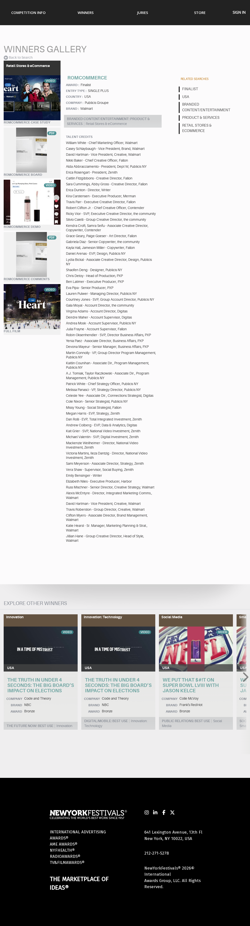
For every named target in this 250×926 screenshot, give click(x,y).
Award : (72, 85)
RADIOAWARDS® (65, 856)
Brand (16, 705)
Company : (74, 103)
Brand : (72, 108)
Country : (74, 97)
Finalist (190, 89)
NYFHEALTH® (62, 850)
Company (14, 699)
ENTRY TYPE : (76, 91)
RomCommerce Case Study (27, 122)
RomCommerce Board (23, 174)
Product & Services (200, 118)
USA (185, 97)
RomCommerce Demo (22, 227)
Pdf (52, 133)
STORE (200, 12)
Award (16, 711)
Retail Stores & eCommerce (197, 128)
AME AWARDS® (63, 844)
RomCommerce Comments (27, 279)
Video (50, 81)
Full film (12, 331)
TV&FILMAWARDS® (67, 862)
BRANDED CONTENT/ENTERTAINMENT (205, 107)
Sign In (239, 12)
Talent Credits (79, 137)
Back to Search (20, 57)
